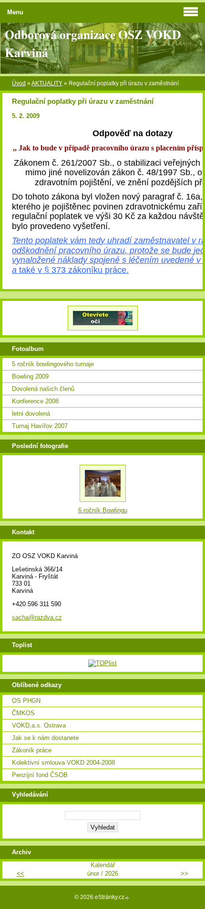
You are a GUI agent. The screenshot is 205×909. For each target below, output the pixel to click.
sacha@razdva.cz (37, 617)
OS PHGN (26, 700)
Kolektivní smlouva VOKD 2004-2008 (63, 762)
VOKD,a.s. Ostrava (39, 725)
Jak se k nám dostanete (45, 737)
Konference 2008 (35, 401)
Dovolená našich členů (43, 388)
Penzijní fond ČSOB (40, 775)
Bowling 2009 (30, 376)
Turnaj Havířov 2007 (40, 426)
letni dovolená (31, 413)
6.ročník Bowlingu (102, 510)
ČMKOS (23, 713)
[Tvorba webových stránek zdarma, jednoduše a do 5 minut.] (127, 898)
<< (20, 873)
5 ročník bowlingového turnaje (53, 364)
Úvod (19, 83)
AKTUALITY (46, 83)
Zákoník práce (31, 750)
